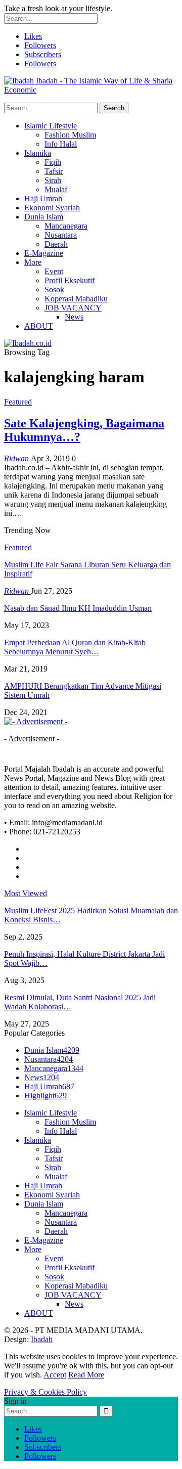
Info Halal (60, 144)
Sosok (54, 289)
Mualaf (55, 189)
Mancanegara (65, 225)
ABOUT (38, 326)
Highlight (45, 1095)
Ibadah (42, 1339)
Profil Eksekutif (69, 280)
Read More (86, 1374)
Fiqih (52, 162)
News (74, 317)
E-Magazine (43, 253)
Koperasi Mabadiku (76, 298)
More (32, 262)
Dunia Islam (43, 216)
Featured (18, 401)
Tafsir (53, 171)
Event (53, 271)
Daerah (56, 244)
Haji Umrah (43, 198)
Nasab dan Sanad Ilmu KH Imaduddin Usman (78, 608)
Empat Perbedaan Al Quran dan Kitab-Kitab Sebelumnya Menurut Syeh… (75, 647)
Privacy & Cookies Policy (45, 1392)
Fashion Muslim (70, 134)
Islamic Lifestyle (50, 125)
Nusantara (60, 235)
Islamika (37, 153)
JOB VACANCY (73, 307)
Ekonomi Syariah (52, 207)
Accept (54, 1374)
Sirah (52, 180)
